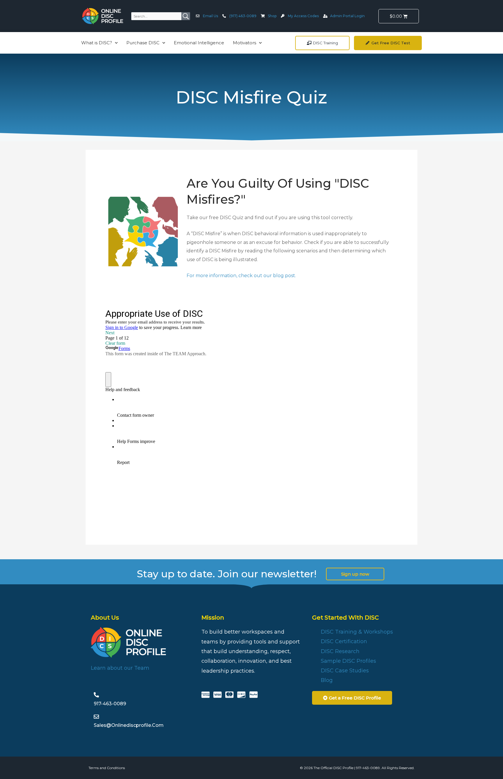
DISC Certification (344, 641)
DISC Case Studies (345, 670)
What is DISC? (96, 42)
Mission (212, 617)
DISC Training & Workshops (357, 632)
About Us (105, 617)
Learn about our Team (120, 668)
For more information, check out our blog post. (241, 275)
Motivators (244, 42)
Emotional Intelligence (199, 42)
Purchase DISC (143, 42)
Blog (327, 680)
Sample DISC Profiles (348, 661)
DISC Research (340, 651)
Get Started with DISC (345, 617)
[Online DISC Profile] (102, 16)
